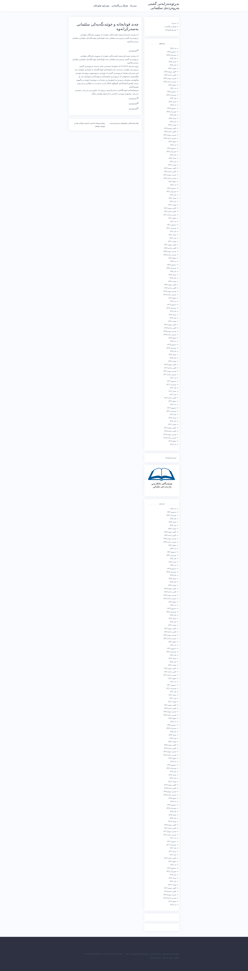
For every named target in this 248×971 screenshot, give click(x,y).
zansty (176, 958)
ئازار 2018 (173, 358)
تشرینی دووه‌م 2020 (169, 251)
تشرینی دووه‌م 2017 (169, 371)
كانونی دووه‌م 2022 (170, 208)
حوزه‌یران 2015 (171, 411)
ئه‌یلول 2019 (172, 298)
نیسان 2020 (172, 275)
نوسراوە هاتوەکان (101, 5)
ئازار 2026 (173, 65)
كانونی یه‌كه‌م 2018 (170, 328)
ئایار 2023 (173, 155)
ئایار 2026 (173, 58)
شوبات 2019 (172, 321)
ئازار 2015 (173, 421)
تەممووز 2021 (171, 225)
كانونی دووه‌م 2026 (170, 72)
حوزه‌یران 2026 (171, 55)
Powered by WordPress (93, 954)
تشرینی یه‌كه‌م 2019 (169, 295)
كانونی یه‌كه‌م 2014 (170, 431)
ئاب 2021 (173, 221)
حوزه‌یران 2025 (171, 95)
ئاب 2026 (173, 48)
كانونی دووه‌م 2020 (170, 285)
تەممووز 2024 (171, 108)
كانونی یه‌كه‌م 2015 (170, 398)
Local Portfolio (155, 954)
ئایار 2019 (173, 311)
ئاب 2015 (173, 404)
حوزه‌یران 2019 (171, 308)
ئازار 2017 (173, 394)
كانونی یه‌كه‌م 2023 (170, 131)
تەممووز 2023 (171, 148)
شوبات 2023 (172, 165)
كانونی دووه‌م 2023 (170, 168)
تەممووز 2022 (171, 188)
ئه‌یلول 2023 (172, 141)
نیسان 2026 (172, 62)
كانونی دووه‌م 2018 (170, 364)
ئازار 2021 (173, 238)
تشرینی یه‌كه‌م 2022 (169, 178)
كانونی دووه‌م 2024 (170, 128)
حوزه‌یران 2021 (171, 228)
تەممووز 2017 (171, 381)
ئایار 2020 (173, 271)
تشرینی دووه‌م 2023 (169, 135)
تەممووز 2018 (171, 344)
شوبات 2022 (172, 205)
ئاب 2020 (173, 261)
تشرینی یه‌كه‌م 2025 (169, 82)
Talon (111, 954)
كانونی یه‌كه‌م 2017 (170, 368)
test (127, 954)
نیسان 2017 (172, 391)
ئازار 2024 (173, 121)
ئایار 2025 (173, 98)
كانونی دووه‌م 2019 (170, 325)
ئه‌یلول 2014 (172, 441)
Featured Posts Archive (170, 954)
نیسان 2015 (172, 418)
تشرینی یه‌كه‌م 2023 (169, 138)
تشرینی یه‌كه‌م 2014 (169, 438)
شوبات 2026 (172, 68)
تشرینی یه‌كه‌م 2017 (169, 374)
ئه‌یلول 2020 (172, 258)
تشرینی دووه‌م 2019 (169, 291)
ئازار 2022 (173, 201)
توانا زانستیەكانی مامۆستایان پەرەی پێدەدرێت (124, 123)
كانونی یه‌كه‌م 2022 (170, 171)
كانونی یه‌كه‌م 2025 (170, 75)
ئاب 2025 (173, 88)
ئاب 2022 (173, 185)
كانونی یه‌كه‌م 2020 (170, 248)
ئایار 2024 (173, 115)
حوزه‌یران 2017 (171, 384)
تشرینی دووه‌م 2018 (169, 331)
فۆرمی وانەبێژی (167, 958)
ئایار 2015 (173, 414)
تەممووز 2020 (171, 265)
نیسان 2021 (172, 235)
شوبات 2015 (172, 424)
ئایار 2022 (173, 195)
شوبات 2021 (172, 241)
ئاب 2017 (173, 378)
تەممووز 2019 (171, 304)
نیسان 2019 (172, 315)
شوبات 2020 (172, 281)
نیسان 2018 (172, 354)
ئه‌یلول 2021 (172, 218)
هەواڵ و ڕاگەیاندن (120, 5)
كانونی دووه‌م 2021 (170, 245)
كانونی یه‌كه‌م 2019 (170, 288)
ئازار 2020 (173, 278)
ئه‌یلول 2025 (172, 85)
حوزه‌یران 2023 (171, 151)
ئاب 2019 (173, 301)
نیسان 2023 (172, 158)
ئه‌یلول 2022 (172, 181)
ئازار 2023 (173, 161)
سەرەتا (133, 5)
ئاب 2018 (173, 341)
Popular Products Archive (139, 954)
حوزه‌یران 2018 (171, 348)
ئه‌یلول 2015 (172, 401)
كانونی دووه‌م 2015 (170, 428)
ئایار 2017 (173, 388)
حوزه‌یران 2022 (171, 191)
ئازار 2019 (173, 318)
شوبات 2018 (172, 361)
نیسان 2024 (172, 118)
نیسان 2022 (172, 198)
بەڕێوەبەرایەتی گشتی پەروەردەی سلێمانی (163, 5)
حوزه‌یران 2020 (171, 268)
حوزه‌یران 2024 (171, 112)
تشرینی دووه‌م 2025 (169, 78)
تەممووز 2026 (171, 52)
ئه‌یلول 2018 (172, 338)
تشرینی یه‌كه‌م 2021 (169, 215)
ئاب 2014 (173, 444)
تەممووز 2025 (171, 91)
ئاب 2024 (173, 105)
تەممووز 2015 (171, 408)
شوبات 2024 (172, 125)
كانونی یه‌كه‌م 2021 (170, 211)
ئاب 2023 (173, 145)
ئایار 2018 (173, 351)
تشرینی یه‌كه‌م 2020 (169, 255)
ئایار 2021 (173, 231)
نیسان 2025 (172, 102)
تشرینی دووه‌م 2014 (169, 434)
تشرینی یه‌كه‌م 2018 (169, 334)
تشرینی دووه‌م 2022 (169, 175)
